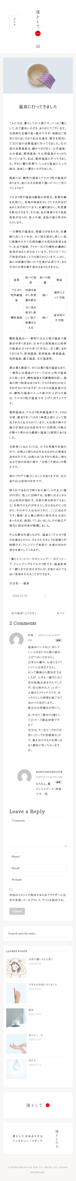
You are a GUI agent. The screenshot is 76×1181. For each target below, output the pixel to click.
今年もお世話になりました (43, 984)
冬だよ (32, 1060)
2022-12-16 (20, 595)
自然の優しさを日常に (41, 959)
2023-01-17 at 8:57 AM (49, 777)
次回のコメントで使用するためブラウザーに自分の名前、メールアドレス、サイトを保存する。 (37, 897)
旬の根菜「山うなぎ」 (23, 613)
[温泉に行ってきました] (38, 75)
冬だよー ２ (35, 1035)
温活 (31, 1010)
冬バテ (61, 613)
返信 (58, 640)
